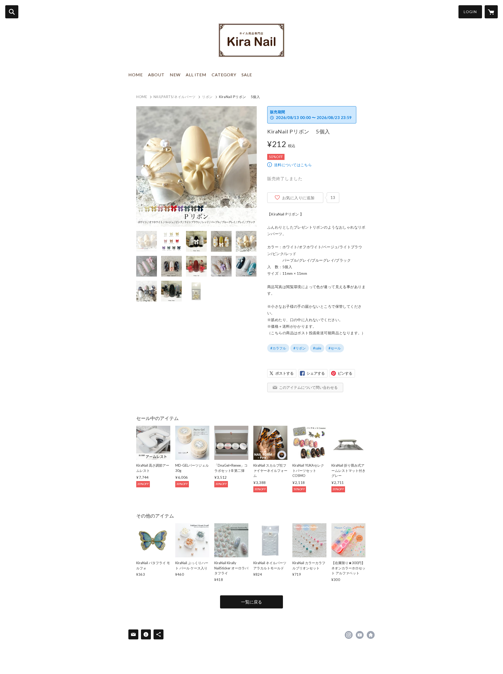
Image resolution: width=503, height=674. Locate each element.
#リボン (299, 348)
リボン (207, 97)
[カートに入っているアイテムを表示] (491, 11)
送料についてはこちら (293, 165)
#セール (335, 348)
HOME (135, 74)
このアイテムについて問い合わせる (308, 387)
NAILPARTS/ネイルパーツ (175, 97)
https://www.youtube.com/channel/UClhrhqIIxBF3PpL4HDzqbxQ (360, 635)
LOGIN (470, 11)
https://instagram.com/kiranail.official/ (349, 635)
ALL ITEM (196, 74)
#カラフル (278, 348)
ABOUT (156, 74)
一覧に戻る (251, 601)
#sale (317, 348)
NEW (175, 74)
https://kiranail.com (371, 635)
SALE (247, 74)
